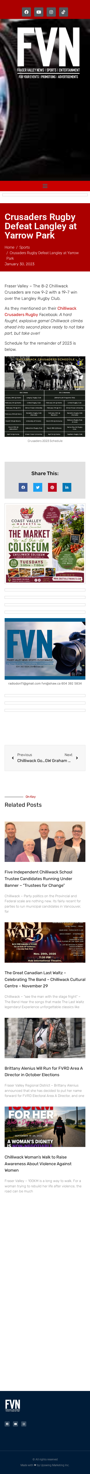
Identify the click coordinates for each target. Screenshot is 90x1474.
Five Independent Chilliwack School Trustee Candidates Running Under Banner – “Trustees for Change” (38, 879)
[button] (23, 487)
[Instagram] (51, 12)
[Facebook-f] (26, 12)
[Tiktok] (63, 12)
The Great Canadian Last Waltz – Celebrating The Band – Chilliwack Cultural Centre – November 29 (45, 979)
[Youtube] (38, 12)
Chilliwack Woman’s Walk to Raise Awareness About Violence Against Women (38, 1164)
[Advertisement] (45, 131)
